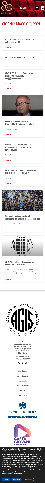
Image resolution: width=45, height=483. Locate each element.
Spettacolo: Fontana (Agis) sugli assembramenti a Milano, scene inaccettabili (22, 217)
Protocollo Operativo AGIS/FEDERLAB (19, 57)
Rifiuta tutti (16, 479)
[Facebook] (18, 363)
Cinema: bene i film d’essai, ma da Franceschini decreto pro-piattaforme (20, 122)
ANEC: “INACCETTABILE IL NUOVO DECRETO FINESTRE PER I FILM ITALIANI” (21, 171)
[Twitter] (22, 363)
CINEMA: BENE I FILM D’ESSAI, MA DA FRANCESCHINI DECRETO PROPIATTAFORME (19, 76)
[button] (37, 8)
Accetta (6, 479)
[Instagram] (26, 363)
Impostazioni (28, 479)
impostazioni (18, 474)
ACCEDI (24, 8)
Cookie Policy (30, 460)
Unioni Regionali (22, 386)
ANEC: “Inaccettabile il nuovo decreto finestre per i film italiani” (19, 263)
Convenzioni (22, 395)
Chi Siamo (22, 371)
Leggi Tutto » (8, 47)
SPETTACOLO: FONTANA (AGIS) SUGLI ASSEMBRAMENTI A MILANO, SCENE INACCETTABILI (19, 147)
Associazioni (22, 376)
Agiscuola (23, 381)
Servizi (22, 390)
